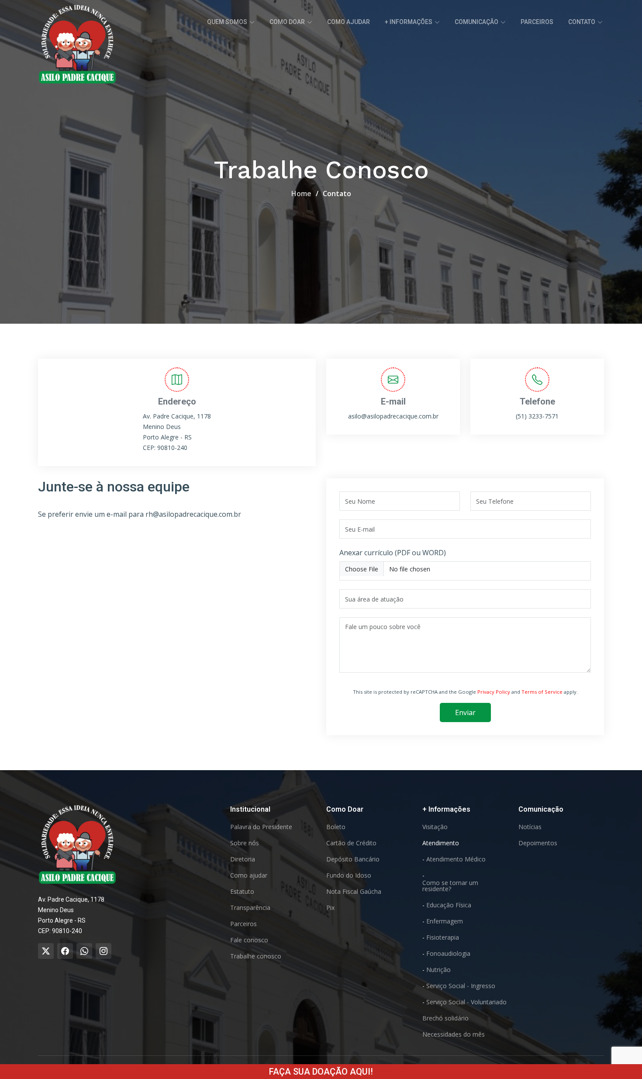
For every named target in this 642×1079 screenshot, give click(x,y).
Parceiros (537, 21)
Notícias (530, 827)
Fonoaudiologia (448, 954)
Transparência (250, 908)
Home (301, 193)
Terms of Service (542, 691)
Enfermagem (444, 921)
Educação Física (448, 905)
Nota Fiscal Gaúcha (353, 892)
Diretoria (242, 859)
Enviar (465, 712)
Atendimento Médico (456, 859)
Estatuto (242, 892)
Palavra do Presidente (261, 827)
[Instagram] (103, 951)
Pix (330, 908)
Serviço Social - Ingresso (460, 986)
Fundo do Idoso (348, 875)
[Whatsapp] (84, 951)
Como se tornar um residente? (450, 886)
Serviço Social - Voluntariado (466, 1002)
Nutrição (438, 970)
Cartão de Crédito (351, 843)
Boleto (335, 827)
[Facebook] (65, 951)
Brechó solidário (445, 1018)
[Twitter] (46, 951)
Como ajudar (348, 21)
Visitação (435, 827)
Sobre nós (244, 843)
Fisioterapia (442, 937)
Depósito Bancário (353, 859)
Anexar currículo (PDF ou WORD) (392, 552)
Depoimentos (537, 843)
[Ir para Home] (77, 844)
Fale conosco (249, 940)
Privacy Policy (493, 691)
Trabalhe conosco (255, 956)
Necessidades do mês (453, 1034)
